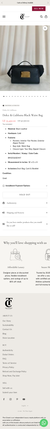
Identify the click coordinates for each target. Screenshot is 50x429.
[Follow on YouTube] (24, 399)
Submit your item (10, 392)
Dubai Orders (8, 354)
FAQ (4, 359)
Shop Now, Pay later (11, 376)
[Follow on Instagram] (10, 399)
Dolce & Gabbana (10, 110)
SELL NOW (38, 9)
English (24, 406)
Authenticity (8, 350)
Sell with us (7, 388)
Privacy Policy (8, 367)
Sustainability (8, 325)
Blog (4, 334)
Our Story (7, 321)
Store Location (9, 338)
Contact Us (7, 329)
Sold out (25, 195)
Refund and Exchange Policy (14, 371)
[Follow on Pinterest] (17, 399)
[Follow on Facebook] (4, 399)
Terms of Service (9, 363)
